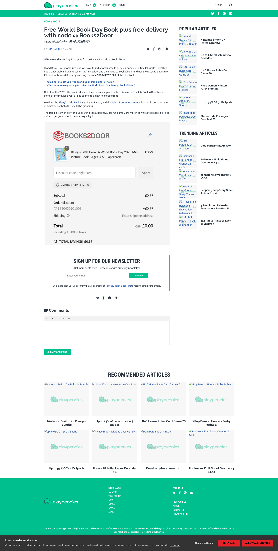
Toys (122, 5)
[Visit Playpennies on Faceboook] (218, 14)
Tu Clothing (114, 496)
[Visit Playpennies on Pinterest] (224, 14)
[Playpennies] (61, 5)
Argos (111, 504)
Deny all (229, 543)
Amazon (112, 492)
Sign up (138, 275)
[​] (107, 333)
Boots (111, 508)
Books (56, 21)
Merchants (114, 488)
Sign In (218, 5)
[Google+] (166, 49)
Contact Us (178, 510)
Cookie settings (204, 543)
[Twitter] (148, 49)
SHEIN (111, 512)
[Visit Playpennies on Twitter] (213, 14)
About (176, 506)
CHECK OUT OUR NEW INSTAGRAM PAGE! (76, 14)
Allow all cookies (257, 543)
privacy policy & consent (119, 286)
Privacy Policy (180, 514)
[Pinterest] (160, 49)
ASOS (110, 500)
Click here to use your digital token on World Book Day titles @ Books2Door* (91, 85)
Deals (88, 5)
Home (47, 21)
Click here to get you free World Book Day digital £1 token (80, 81)
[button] (47, 318)
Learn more (175, 545)
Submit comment (57, 352)
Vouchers (105, 5)
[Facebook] (153, 49)
